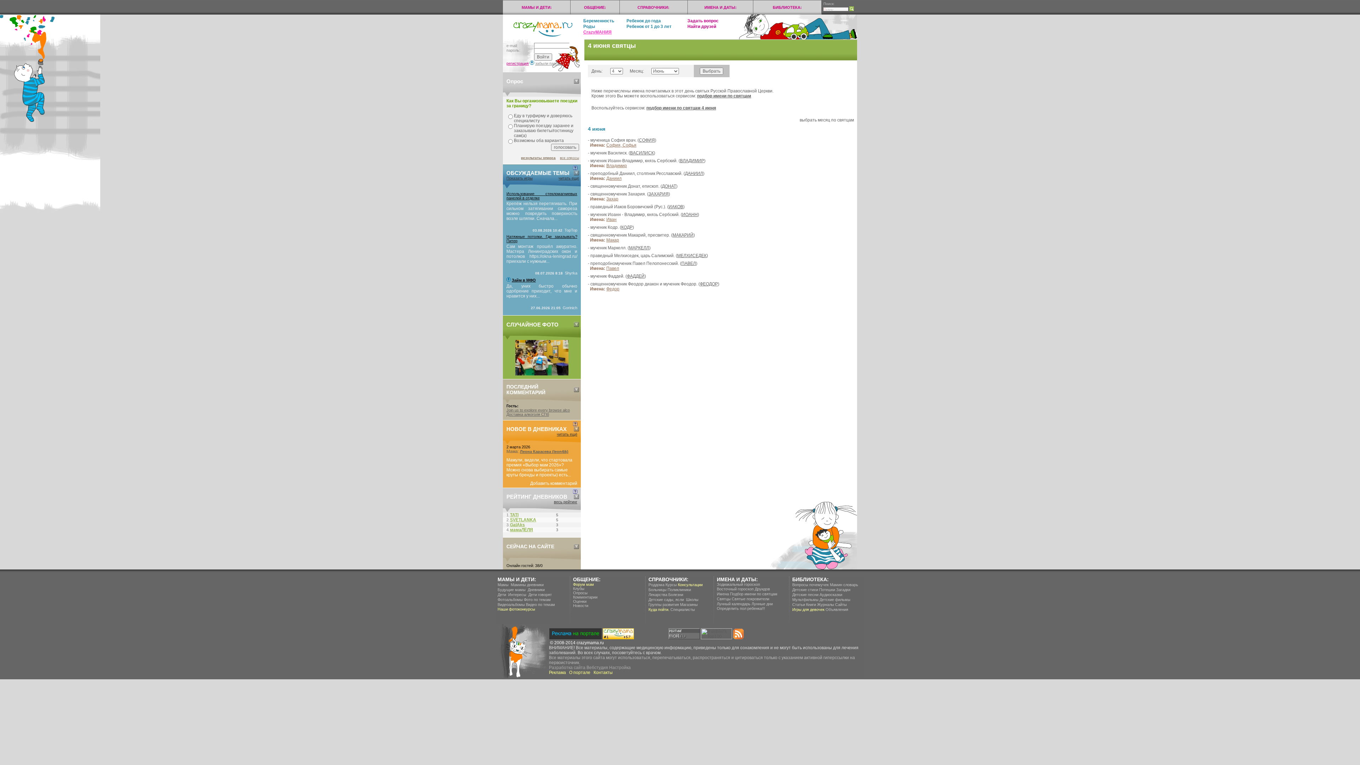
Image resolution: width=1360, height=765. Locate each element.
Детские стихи (805, 590)
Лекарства (657, 595)
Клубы (578, 588)
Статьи (798, 604)
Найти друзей (701, 26)
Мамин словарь (844, 585)
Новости (580, 606)
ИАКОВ (676, 206)
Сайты (841, 604)
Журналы (825, 604)
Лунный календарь (733, 604)
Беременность (598, 20)
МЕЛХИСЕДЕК (692, 255)
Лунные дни (762, 604)
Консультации (690, 585)
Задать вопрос (703, 20)
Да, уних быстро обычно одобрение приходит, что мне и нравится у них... (541, 291)
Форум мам (583, 584)
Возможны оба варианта (539, 140)
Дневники (536, 590)
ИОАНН (690, 214)
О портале (579, 672)
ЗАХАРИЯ (658, 194)
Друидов (762, 589)
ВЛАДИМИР (692, 160)
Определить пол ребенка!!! (741, 608)
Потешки (827, 590)
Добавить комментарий (553, 483)
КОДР (627, 227)
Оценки (579, 601)
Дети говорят (540, 595)
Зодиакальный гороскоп (738, 584)
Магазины (689, 604)
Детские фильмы (835, 599)
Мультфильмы (805, 599)
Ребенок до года (644, 20)
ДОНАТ (669, 186)
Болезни (675, 595)
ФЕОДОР (709, 284)
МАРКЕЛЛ (639, 247)
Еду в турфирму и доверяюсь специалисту (543, 118)
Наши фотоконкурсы (516, 609)
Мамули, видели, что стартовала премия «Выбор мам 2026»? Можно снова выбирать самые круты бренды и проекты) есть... (539, 467)
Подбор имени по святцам (753, 594)
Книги (811, 604)
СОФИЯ (647, 140)
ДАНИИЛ (694, 173)
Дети (502, 595)
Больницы (657, 590)
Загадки (843, 590)
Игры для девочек (808, 609)
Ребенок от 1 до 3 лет (649, 26)
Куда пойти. (658, 609)
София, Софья (621, 145)
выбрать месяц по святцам (827, 120)
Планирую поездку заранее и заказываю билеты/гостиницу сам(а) (543, 130)
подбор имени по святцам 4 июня (681, 108)
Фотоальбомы (510, 599)
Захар (612, 199)
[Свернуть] (576, 81)
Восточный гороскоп (735, 589)
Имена (723, 594)
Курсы (671, 585)
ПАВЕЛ (688, 263)
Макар (612, 240)
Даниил (614, 178)
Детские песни (805, 595)
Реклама (557, 672)
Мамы (503, 585)
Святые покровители (750, 599)
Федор (612, 289)
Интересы (517, 595)
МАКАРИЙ (683, 235)
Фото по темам (537, 599)
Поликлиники (679, 590)
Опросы (580, 593)
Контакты (603, 672)
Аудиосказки (831, 595)
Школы (692, 599)
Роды (589, 26)
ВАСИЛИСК (642, 153)
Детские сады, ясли (666, 599)
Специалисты (682, 609)
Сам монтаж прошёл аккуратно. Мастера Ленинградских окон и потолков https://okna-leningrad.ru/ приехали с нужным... (541, 254)
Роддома (656, 585)
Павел (612, 268)
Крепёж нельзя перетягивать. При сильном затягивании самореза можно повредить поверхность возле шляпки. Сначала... (541, 211)
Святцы (724, 599)
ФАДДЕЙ (636, 276)
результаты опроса (538, 158)
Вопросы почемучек (810, 585)
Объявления (837, 609)
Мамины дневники (527, 585)
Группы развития (663, 604)
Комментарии (585, 597)
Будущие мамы (512, 590)
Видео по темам (540, 604)
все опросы (569, 158)
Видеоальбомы (511, 604)
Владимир (616, 165)
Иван (611, 219)
